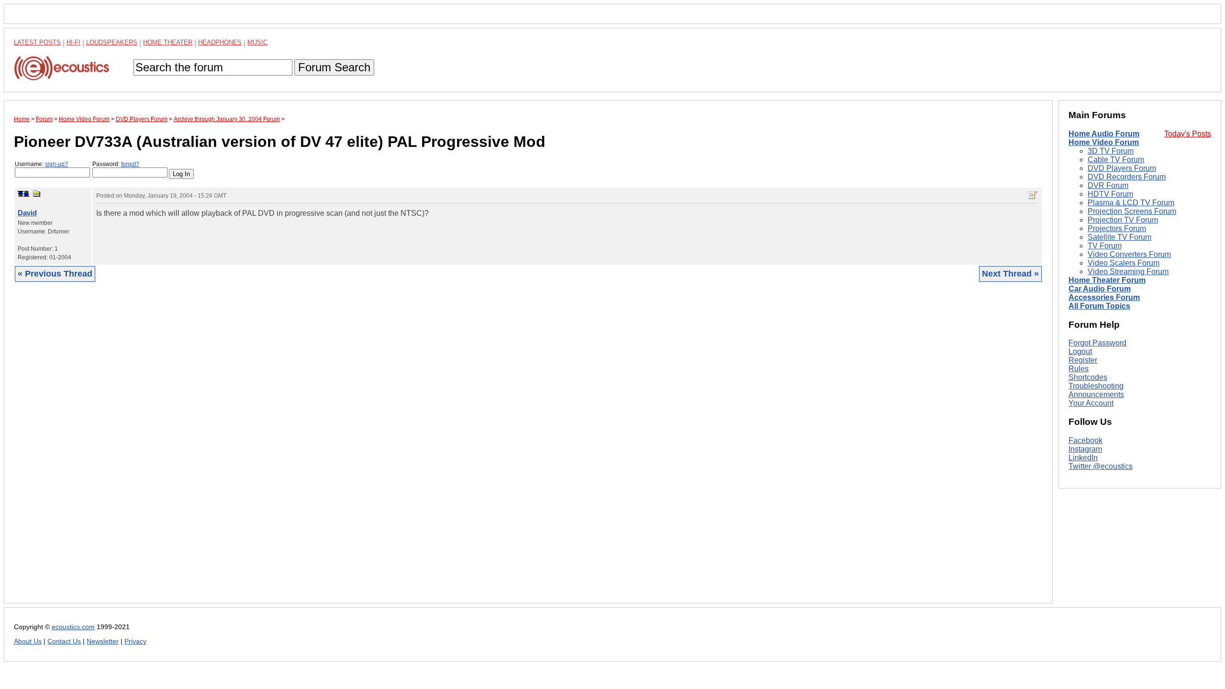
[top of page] (20, 194)
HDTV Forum (1110, 194)
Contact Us (64, 641)
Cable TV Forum (1116, 160)
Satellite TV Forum (1119, 237)
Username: (41, 164)
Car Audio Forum (1100, 289)
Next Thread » (1010, 273)
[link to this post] (37, 193)
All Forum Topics (1099, 306)
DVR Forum (1108, 185)
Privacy (135, 641)
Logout (1080, 351)
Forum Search (334, 67)
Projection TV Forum (1123, 220)
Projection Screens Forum (1132, 211)
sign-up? (56, 164)
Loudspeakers (111, 42)
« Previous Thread (55, 273)
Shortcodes (1088, 377)
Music (257, 42)
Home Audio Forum (1104, 134)
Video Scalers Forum (1123, 263)
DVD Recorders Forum (1127, 177)
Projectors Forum (1117, 228)
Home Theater (167, 42)
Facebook (1085, 440)
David (27, 213)
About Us (28, 641)
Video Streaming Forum (1128, 271)
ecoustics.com (73, 627)
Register (1083, 360)
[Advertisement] (301, 449)
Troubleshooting (1096, 386)
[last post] (26, 194)
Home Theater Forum (1107, 280)
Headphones (220, 42)
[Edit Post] (1033, 195)
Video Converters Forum (1129, 254)
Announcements (1096, 394)
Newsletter (103, 641)
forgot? (130, 164)
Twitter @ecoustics (1101, 466)
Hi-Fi (73, 42)
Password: (115, 164)
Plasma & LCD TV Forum (1131, 203)
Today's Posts (1187, 134)
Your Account (1091, 403)
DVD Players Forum (1122, 168)
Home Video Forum (1104, 142)
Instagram (1085, 449)
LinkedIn (1083, 458)
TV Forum (1105, 246)
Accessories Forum (1104, 297)
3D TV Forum (1111, 151)
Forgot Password (1097, 343)
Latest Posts (37, 42)
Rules (1079, 369)
